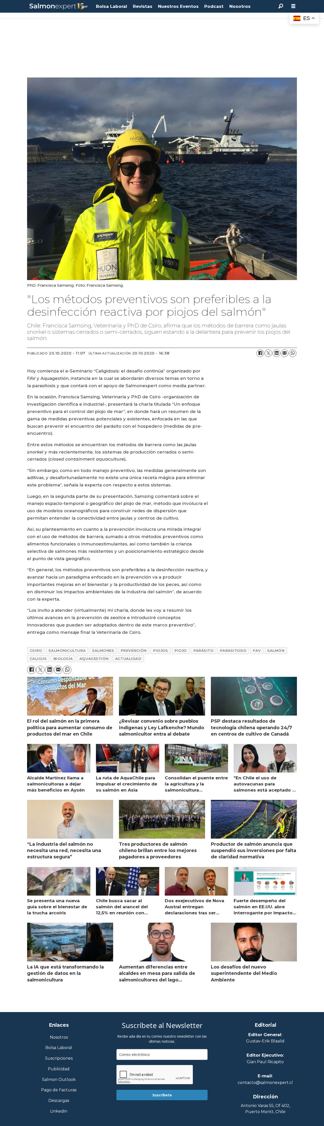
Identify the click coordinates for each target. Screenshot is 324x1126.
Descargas (58, 1100)
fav (257, 650)
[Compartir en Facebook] (260, 353)
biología (63, 659)
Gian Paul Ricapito (265, 1061)
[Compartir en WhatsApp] (292, 353)
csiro (36, 650)
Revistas (142, 6)
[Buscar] (280, 6)
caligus (38, 659)
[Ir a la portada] (58, 6)
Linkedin (58, 1111)
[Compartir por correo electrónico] (284, 353)
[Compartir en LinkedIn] (276, 353)
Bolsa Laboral (111, 6)
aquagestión (94, 659)
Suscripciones (59, 1058)
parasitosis (233, 650)
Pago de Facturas (58, 1090)
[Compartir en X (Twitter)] (268, 353)
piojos (160, 650)
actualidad (128, 659)
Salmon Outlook (59, 1079)
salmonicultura (67, 650)
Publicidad (59, 1069)
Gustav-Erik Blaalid (265, 1041)
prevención (134, 650)
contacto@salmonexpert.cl (265, 1082)
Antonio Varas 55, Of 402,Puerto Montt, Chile (265, 1108)
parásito (203, 650)
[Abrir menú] (293, 6)
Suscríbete (162, 1095)
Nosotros (240, 6)
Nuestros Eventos (178, 6)
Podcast (214, 6)
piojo (180, 650)
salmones (103, 650)
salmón (275, 650)
